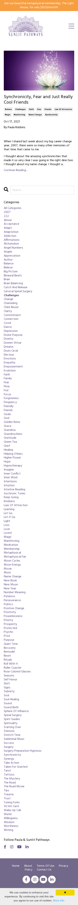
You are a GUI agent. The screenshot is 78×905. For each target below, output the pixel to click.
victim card (11, 806)
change (8, 299)
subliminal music (14, 739)
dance (8, 327)
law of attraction (63, 109)
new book (10, 581)
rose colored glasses (17, 672)
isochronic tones (14, 494)
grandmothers (13, 434)
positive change (14, 609)
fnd (6, 391)
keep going (11, 497)
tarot (7, 771)
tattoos (9, 775)
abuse (8, 220)
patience (9, 597)
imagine (9, 470)
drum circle (11, 351)
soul (6, 696)
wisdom (9, 822)
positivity (10, 612)
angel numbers (13, 248)
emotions (10, 359)
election (9, 355)
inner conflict (12, 474)
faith (31, 109)
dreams (8, 347)
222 (6, 216)
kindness (9, 501)
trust (7, 799)
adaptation (11, 232)
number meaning (15, 593)
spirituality (10, 723)
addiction (10, 236)
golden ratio (12, 422)
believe (8, 109)
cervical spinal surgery (18, 292)
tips (6, 791)
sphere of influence (16, 711)
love (7, 529)
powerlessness (13, 616)
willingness (11, 818)
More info (58, 900)
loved (8, 533)
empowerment (13, 367)
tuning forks (12, 803)
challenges (20, 109)
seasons (9, 676)
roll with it (11, 664)
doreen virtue (12, 343)
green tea (10, 442)
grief (7, 446)
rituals (8, 660)
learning (9, 509)
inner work (11, 478)
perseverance (12, 601)
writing (8, 830)
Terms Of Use (45, 865)
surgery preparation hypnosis (22, 751)
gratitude (10, 438)
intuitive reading (14, 490)
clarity (8, 311)
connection (11, 319)
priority (8, 620)
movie (8, 569)
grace (7, 426)
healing (8, 450)
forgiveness (11, 398)
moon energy (12, 565)
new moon (11, 585)
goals (7, 414)
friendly (8, 406)
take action (11, 763)
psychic (8, 632)
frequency (10, 402)
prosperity (10, 624)
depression (11, 331)
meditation (11, 545)
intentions (10, 482)
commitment (12, 315)
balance (9, 264)
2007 (7, 212)
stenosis (9, 731)
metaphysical (12, 553)
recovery (10, 648)
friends (47, 109)
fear (39, 109)
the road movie (14, 787)
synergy (9, 759)
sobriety (9, 692)
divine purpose (13, 335)
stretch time (12, 735)
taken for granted (15, 767)
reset (7, 656)
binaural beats (13, 276)
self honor (10, 680)
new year (10, 589)
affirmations (12, 240)
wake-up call (12, 810)
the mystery (12, 779)
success (9, 743)
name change (35, 114)
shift (7, 684)
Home (16, 865)
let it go (9, 517)
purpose (9, 640)
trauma (8, 795)
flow (7, 387)
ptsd (7, 636)
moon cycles (12, 561)
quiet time (11, 644)
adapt (8, 228)
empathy (9, 363)
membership (12, 549)
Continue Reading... (16, 170)
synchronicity (51, 114)
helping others (13, 454)
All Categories (12, 208)
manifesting (19, 114)
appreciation (12, 256)
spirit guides (12, 719)
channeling (10, 303)
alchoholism (11, 244)
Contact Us (44, 869)
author (8, 260)
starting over (12, 727)
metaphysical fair (15, 557)
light (7, 521)
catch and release (15, 288)
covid (7, 323)
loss (6, 525)
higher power (12, 458)
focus (7, 395)
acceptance (11, 224)
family (8, 379)
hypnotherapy (13, 466)
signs (7, 688)
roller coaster (12, 668)
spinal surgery (13, 715)
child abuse (11, 307)
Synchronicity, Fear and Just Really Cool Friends (38, 99)
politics (8, 605)
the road (10, 783)
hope (7, 462)
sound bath (11, 708)
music (7, 573)
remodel (9, 652)
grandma (10, 430)
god (6, 418)
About (28, 865)
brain (7, 280)
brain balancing (13, 284)
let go (8, 513)
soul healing (11, 700)
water (8, 814)
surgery (8, 747)
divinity (8, 339)
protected (10, 628)
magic (7, 114)
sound (8, 704)
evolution (10, 371)
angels (8, 252)
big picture (11, 272)
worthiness (11, 826)
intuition (9, 486)
